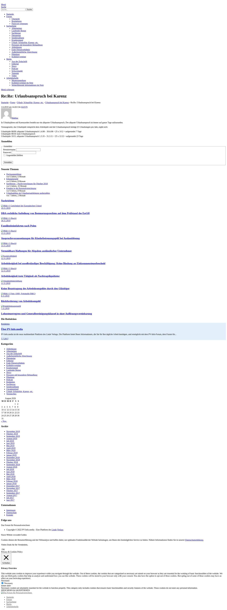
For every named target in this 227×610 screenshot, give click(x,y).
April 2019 (10, 448)
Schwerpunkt (17, 71)
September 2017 (13, 493)
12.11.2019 (5, 258)
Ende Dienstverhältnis (21, 50)
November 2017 (13, 488)
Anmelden (8, 162)
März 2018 (10, 479)
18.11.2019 (5, 221)
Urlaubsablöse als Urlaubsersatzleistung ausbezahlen (28, 193)
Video (14, 76)
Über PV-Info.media (12, 329)
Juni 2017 (10, 500)
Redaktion (5, 324)
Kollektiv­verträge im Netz (22, 83)
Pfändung (16, 54)
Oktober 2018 (12, 462)
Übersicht (16, 19)
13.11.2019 (5, 246)
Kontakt (9, 515)
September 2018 (13, 464)
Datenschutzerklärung (194, 540)
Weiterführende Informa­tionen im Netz (28, 85)
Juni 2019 (10, 443)
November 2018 (13, 460)
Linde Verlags (57, 530)
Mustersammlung (19, 80)
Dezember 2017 (13, 486)
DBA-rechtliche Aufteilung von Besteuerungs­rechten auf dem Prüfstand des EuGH (45, 213)
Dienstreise (16, 35)
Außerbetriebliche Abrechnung (24, 52)
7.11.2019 (5, 308)
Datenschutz (11, 512)
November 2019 (13, 431)
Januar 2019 (11, 455)
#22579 (24, 107)
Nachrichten (7, 200)
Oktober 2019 (12, 434)
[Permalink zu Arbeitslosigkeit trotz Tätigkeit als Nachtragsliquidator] (8, 268)
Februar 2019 (11, 453)
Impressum (10, 510)
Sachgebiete (11, 26)
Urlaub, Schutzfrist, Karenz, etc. (25, 42)
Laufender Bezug (19, 31)
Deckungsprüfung (13, 174)
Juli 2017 (10, 498)
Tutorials (15, 73)
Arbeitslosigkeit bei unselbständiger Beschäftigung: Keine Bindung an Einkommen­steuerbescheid (53, 263)
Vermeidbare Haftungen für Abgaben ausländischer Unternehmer (36, 250)
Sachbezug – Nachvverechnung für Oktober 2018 (27, 184)
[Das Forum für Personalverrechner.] (16, 593)
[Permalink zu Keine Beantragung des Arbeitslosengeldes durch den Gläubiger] (11, 281)
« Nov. (4, 421)
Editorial (15, 64)
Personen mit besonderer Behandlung (27, 45)
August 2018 (11, 467)
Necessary (8, 583)
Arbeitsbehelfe (12, 78)
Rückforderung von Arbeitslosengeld (21, 301)
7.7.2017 (4, 339)
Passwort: (7, 152)
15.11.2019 (5, 233)
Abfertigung (17, 47)
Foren (12, 102)
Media (9, 59)
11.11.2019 (5, 283)
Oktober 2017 (12, 491)
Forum (9, 16)
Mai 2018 (10, 474)
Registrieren (17, 21)
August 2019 (11, 438)
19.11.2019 (5, 208)
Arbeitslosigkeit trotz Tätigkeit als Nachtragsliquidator (30, 276)
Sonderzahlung (18, 38)
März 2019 (10, 450)
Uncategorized (12, 389)
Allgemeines (17, 28)
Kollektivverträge (19, 57)
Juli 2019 (10, 441)
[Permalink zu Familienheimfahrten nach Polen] (8, 218)
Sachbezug (16, 33)
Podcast (15, 68)
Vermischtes (11, 394)
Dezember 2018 (13, 457)
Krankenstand (17, 40)
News (14, 66)
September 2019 (13, 436)
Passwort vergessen (20, 23)
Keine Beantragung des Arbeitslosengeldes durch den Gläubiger (35, 288)
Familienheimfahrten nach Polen (18, 225)
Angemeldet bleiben (14, 155)
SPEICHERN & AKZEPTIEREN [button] (15, 590)
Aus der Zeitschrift (19, 61)
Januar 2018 (11, 483)
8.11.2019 (5, 296)
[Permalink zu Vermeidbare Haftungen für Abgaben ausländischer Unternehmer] (8, 243)
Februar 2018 (11, 481)
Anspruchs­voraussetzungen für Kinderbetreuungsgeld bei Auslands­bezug (40, 238)
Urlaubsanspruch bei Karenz (57, 102)
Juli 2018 (10, 469)
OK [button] (3, 549)
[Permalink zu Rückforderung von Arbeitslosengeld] (18, 294)
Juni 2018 (10, 472)
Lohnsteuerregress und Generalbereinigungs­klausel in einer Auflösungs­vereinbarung (46, 313)
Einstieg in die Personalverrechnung (21, 188)
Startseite (10, 14)
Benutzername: (9, 149)
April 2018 (10, 476)
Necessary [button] (5, 580)
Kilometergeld (12, 179)
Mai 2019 (10, 446)
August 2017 (11, 495)
